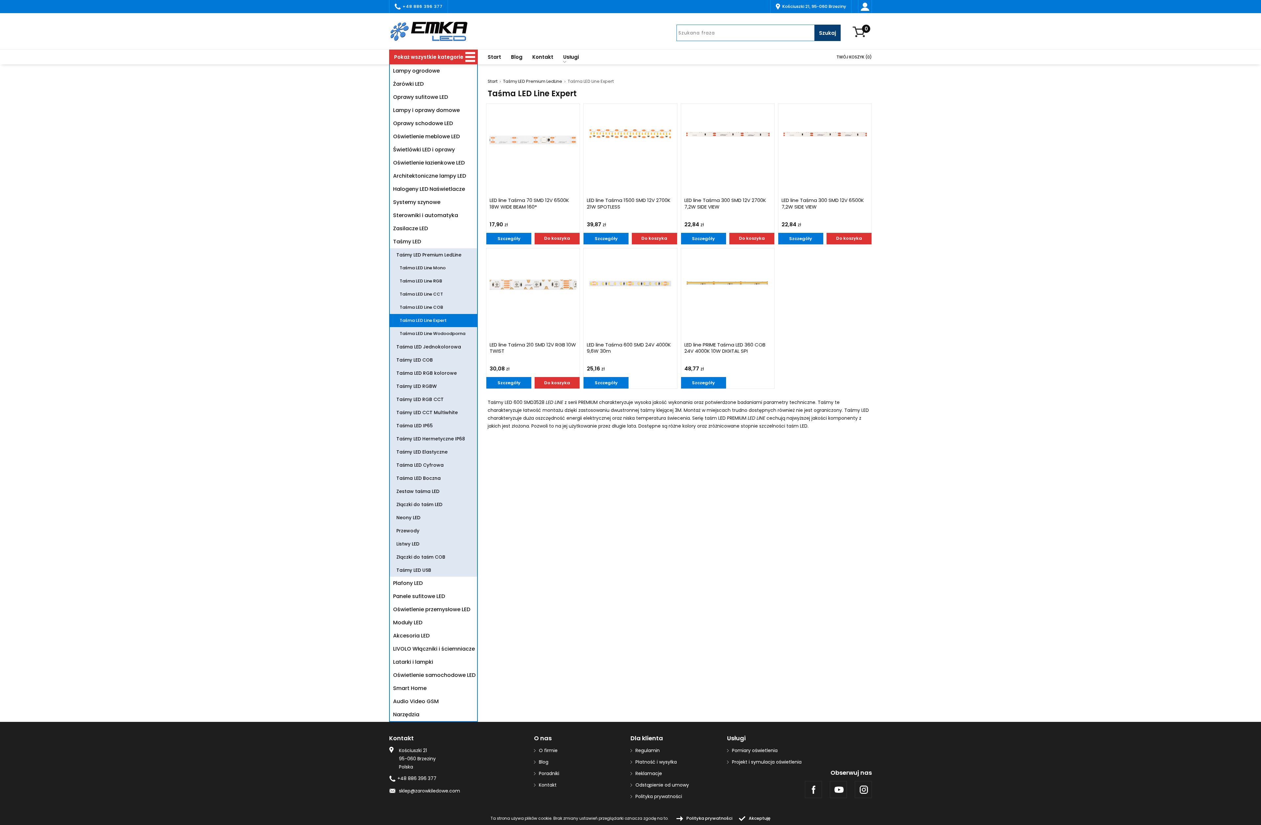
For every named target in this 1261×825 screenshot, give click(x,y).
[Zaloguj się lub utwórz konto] (865, 6)
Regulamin (647, 750)
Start (494, 57)
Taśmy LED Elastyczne (422, 452)
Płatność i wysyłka (656, 762)
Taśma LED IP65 (414, 425)
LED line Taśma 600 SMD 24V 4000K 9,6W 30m (629, 348)
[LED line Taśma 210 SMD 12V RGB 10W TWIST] (533, 284)
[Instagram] (863, 789)
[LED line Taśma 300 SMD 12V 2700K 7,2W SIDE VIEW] (727, 134)
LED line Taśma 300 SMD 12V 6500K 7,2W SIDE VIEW (823, 203)
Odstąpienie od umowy (662, 785)
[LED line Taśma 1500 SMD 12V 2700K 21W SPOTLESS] (630, 134)
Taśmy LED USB (413, 570)
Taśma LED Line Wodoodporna (432, 333)
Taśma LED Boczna (418, 478)
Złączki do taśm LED (419, 504)
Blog (516, 57)
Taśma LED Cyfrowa (420, 465)
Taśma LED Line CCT (421, 294)
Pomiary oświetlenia (755, 750)
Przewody (407, 530)
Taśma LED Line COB (421, 307)
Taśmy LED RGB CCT (420, 399)
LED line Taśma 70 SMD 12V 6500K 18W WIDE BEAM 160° (529, 203)
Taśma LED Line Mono (423, 268)
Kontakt (542, 57)
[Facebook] (813, 789)
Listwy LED (407, 544)
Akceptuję (759, 818)
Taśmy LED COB (414, 360)
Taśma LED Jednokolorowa (428, 347)
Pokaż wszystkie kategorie (428, 57)
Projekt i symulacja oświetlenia (767, 762)
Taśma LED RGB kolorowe (426, 373)
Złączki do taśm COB (420, 557)
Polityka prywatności (658, 796)
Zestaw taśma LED (417, 491)
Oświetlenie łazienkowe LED (429, 163)
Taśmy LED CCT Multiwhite (427, 412)
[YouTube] (838, 789)
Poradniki (549, 773)
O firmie (548, 750)
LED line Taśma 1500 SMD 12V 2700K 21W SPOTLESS (629, 203)
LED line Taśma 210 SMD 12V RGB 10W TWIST (533, 348)
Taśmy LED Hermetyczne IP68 (430, 438)
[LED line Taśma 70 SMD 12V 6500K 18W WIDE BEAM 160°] (533, 139)
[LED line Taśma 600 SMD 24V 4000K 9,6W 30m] (630, 284)
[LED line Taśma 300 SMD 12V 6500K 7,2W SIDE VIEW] (825, 134)
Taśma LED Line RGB (421, 281)
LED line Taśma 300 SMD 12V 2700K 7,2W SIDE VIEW (725, 203)
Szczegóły (509, 238)
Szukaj (827, 33)
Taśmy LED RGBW (416, 386)
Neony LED (408, 517)
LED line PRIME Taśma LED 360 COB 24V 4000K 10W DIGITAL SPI (724, 348)
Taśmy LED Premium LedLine (532, 81)
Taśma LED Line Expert (423, 320)
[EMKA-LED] (433, 31)
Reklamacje (648, 773)
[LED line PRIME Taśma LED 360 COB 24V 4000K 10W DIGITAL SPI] (727, 284)
